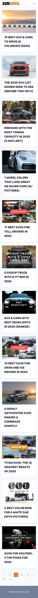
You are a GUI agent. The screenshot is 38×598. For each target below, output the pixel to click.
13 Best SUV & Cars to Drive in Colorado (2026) (18, 42)
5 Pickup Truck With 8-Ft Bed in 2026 (16, 277)
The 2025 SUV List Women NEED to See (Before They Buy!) (18, 87)
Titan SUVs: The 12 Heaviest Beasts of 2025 (18, 467)
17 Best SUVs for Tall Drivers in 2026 (17, 232)
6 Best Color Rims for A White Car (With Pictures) (18, 512)
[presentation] (19, 21)
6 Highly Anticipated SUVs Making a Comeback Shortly (17, 417)
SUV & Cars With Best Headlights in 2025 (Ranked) (17, 322)
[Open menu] (34, 3)
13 (4, 579)
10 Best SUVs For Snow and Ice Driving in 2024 (17, 368)
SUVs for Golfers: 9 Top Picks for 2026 (18, 558)
